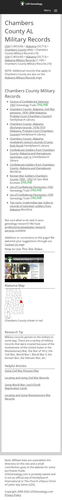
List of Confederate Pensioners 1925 (31, 187)
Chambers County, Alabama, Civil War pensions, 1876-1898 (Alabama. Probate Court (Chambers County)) (32, 112)
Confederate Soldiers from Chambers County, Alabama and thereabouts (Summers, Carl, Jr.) (32, 153)
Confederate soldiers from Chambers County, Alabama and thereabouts (32, 166)
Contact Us (11, 244)
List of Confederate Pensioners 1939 (31, 195)
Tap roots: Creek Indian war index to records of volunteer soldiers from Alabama (31, 206)
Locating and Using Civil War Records (27, 378)
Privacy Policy (13, 495)
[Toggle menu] (55, 10)
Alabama (31, 46)
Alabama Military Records (20, 60)
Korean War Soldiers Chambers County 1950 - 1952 (29, 177)
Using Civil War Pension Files (22, 371)
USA (7, 46)
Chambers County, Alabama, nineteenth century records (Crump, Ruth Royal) (31, 142)
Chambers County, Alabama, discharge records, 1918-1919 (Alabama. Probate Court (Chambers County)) (31, 129)
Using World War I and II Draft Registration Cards (22, 386)
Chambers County (15, 50)
